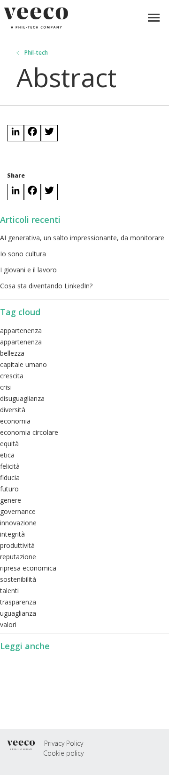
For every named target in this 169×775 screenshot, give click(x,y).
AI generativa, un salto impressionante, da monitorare (82, 237)
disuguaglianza (22, 398)
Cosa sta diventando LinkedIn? (46, 285)
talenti (9, 590)
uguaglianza (18, 613)
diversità (12, 409)
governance (18, 511)
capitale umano (23, 364)
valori (8, 624)
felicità (10, 466)
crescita (11, 375)
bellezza (12, 353)
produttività (17, 545)
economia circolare (29, 432)
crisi (6, 387)
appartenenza (21, 330)
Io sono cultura (23, 253)
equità (9, 443)
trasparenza (18, 601)
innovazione (18, 522)
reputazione (18, 556)
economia (15, 420)
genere (10, 500)
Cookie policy (63, 753)
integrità (12, 534)
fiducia (10, 477)
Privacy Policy (63, 743)
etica (7, 454)
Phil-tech (35, 53)
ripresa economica (28, 567)
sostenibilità (18, 579)
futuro (9, 488)
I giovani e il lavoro (28, 269)
